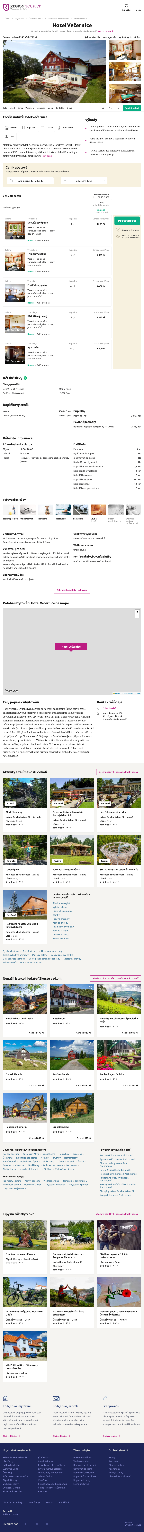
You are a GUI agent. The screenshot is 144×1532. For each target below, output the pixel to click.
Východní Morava (11, 1487)
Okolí (69, 108)
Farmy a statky (116, 1472)
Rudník (70, 1161)
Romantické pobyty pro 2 (74, 1181)
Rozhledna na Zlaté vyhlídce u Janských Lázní (22, 925)
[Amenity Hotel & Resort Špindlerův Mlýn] (119, 999)
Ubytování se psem (82, 1469)
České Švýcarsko (46, 1461)
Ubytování (19, 18)
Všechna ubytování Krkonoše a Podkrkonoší (116, 978)
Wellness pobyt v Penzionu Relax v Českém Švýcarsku (118, 1313)
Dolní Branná (47, 1161)
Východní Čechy (11, 1484)
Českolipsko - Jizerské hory (51, 1465)
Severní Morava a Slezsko (50, 1469)
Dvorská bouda (14, 1074)
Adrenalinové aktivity (13, 962)
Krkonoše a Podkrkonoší (58, 18)
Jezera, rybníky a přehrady (16, 955)
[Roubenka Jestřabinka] (119, 1055)
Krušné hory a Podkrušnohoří (52, 1484)
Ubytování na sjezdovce (14, 1188)
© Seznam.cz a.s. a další (131, 693)
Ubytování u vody (32, 1184)
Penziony (113, 1461)
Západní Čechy (10, 1480)
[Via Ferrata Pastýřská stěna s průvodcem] (72, 1292)
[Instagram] (36, 1524)
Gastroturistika (34, 962)
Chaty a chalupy (116, 1465)
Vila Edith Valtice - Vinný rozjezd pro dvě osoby (23, 1367)
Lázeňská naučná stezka (113, 812)
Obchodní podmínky (12, 1502)
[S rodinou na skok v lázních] (25, 1235)
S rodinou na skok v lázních (20, 1254)
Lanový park (12, 869)
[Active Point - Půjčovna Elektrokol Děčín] (25, 1292)
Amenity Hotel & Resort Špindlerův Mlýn (119, 1020)
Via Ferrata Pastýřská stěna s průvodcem (68, 1313)
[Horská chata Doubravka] (25, 999)
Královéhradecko (11, 1465)
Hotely (112, 1457)
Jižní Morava (44, 1457)
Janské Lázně (48, 1154)
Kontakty (60, 108)
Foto (5, 108)
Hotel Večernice (80, 18)
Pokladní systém (11, 1514)
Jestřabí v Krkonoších (30, 1169)
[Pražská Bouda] (72, 1055)
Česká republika (35, 18)
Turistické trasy (30, 951)
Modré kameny (14, 812)
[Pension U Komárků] (25, 1108)
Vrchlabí (45, 1157)
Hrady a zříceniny (61, 919)
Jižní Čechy (8, 1461)
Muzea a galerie (39, 955)
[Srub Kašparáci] (72, 1108)
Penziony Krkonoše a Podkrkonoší (116, 1155)
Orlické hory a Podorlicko (50, 1472)
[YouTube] (47, 1524)
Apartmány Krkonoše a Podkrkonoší (117, 1159)
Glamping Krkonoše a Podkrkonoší (117, 1191)
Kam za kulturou (61, 930)
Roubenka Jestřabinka (112, 1074)
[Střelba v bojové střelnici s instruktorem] (119, 1235)
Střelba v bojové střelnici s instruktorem (114, 1256)
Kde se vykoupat (61, 938)
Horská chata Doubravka (19, 1018)
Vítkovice (19, 1165)
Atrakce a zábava (61, 934)
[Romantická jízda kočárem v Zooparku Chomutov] (72, 1235)
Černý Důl (8, 1157)
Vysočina (42, 1480)
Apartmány (114, 1469)
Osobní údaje (34, 1502)
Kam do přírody (60, 922)
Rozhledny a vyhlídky (63, 926)
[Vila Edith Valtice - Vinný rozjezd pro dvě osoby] (25, 1346)
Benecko (7, 1165)
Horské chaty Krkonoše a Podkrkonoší (118, 1174)
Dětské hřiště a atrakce (14, 958)
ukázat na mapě (105, 31)
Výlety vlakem (60, 907)
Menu (138, 10)
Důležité (41, 108)
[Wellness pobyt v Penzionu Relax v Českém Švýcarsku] (119, 1292)
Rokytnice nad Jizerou (26, 1157)
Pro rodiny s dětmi (12, 1181)
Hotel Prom (59, 1018)
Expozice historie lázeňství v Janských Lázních (68, 814)
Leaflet (118, 693)
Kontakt (50, 1502)
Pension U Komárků (16, 1127)
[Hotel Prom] (72, 999)
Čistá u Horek (9, 1169)
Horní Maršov (70, 1157)
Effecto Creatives (133, 1524)
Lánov (61, 1161)
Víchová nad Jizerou (64, 1169)
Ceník (20, 108)
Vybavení (29, 108)
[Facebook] (25, 1524)
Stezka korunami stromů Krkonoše (119, 869)
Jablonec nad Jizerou (53, 1165)
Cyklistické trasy (11, 951)
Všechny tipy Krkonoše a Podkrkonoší (119, 772)
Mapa (50, 108)
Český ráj (7, 1472)
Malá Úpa (77, 1154)
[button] (72, 651)
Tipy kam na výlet (61, 903)
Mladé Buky (33, 1165)
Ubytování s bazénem (83, 1472)
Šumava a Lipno (10, 1469)
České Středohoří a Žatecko (51, 1487)
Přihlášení (64, 1502)
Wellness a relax (51, 1181)
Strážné (47, 1169)
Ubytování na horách (55, 1184)
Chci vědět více (10, 1436)
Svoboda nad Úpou (29, 1161)
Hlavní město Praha (12, 1491)
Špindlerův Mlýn (31, 1154)
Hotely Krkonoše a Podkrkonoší (115, 1170)
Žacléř (81, 1161)
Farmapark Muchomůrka (66, 869)
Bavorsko (42, 1491)
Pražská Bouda (61, 1074)
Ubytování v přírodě (78, 1184)
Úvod (7, 18)
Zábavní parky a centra (62, 955)
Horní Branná (9, 1161)
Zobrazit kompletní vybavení (72, 590)
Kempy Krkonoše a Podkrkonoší (115, 1195)
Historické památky (62, 911)
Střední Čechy (45, 1476)
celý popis (47, 156)
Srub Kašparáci (61, 1127)
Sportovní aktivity (72, 958)
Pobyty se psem (32, 1181)
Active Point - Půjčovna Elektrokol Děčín (24, 1313)
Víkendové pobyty (12, 1184)
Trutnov (57, 1157)
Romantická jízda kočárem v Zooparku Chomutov (68, 1256)
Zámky (56, 915)
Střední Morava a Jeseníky (15, 1476)
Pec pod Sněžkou (11, 1154)
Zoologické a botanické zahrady (44, 958)
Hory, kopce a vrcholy (51, 951)
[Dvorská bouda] (25, 1055)
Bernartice (71, 1165)
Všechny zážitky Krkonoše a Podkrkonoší (117, 1214)
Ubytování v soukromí (119, 1476)
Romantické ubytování (84, 1465)
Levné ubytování (81, 1484)
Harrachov (64, 1154)
